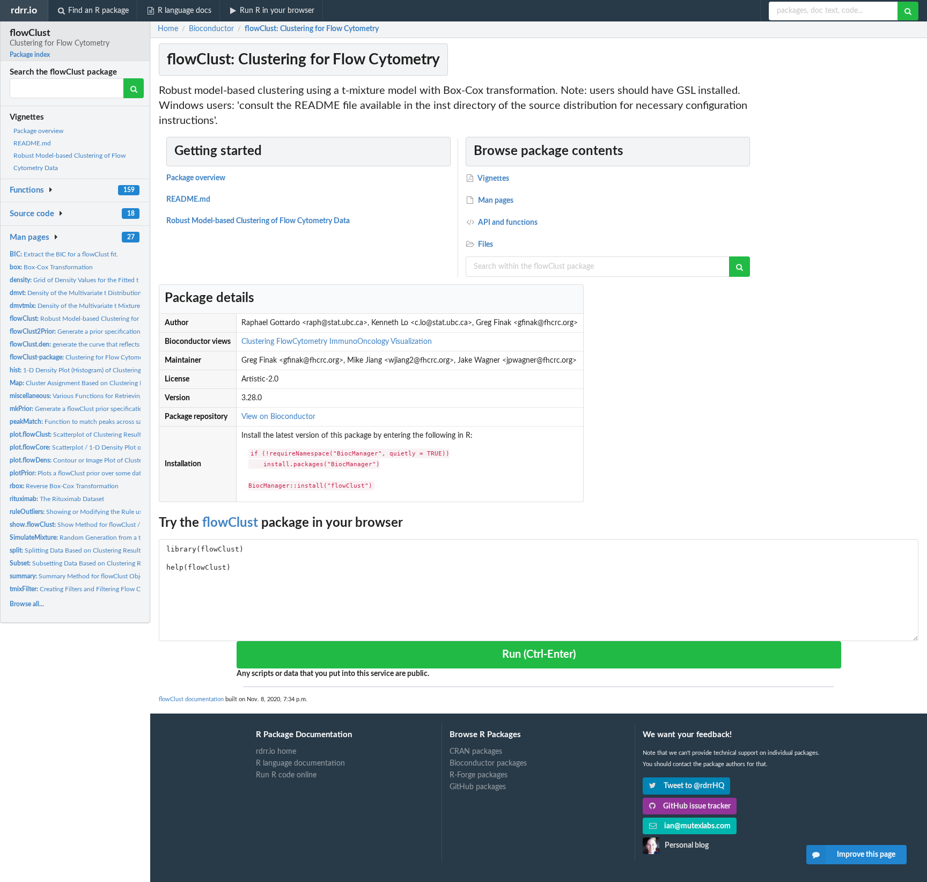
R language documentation (300, 763)
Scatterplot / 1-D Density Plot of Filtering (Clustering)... (108, 447)
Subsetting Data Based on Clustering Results (83, 563)
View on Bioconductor (278, 417)
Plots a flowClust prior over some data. (78, 473)
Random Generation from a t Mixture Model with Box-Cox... (119, 537)
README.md (32, 143)
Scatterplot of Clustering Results (77, 434)
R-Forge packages (478, 775)
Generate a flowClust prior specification (78, 409)
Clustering (257, 342)
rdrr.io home (276, 751)
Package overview (38, 131)
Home (168, 29)
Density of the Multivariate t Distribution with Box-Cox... (98, 293)
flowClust (230, 523)
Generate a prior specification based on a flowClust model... (117, 331)
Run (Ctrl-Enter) (539, 654)
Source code (32, 214)
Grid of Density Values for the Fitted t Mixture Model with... (105, 280)
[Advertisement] (840, 244)
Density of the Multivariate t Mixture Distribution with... (102, 306)
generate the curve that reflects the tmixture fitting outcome (115, 344)
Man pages (29, 237)
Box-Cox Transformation (51, 267)
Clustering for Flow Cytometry (80, 357)
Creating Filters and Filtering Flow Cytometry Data (95, 589)
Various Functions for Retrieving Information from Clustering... (119, 396)
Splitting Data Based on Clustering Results (76, 550)
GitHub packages (478, 787)
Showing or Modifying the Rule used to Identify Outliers (107, 512)
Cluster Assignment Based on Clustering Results (85, 383)
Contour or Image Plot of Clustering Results (92, 460)
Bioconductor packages (488, 763)
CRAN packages (476, 751)
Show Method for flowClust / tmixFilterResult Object (108, 524)
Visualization (411, 342)
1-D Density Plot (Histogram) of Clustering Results (86, 370)
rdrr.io (24, 10)
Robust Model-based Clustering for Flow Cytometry (98, 318)
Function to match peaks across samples (84, 421)
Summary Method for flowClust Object (79, 576)
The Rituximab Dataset (57, 499)
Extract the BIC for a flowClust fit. (64, 254)
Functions (27, 190)
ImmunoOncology (359, 342)
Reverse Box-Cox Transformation (64, 486)
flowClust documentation (191, 699)
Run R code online (286, 775)
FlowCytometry (301, 342)
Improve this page (866, 854)
